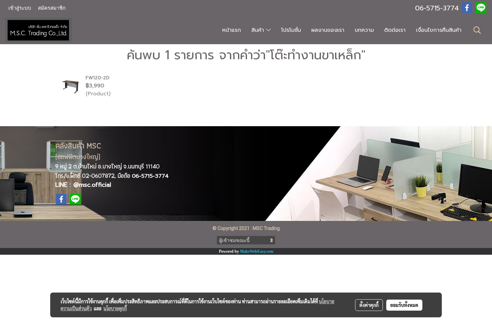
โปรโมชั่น (291, 30)
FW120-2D (97, 77)
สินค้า (258, 30)
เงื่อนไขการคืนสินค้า (439, 30)
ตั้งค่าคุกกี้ (369, 305)
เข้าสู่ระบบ (19, 8)
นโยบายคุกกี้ (115, 308)
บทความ (364, 30)
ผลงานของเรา (327, 30)
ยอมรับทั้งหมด (404, 305)
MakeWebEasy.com (256, 251)
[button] (477, 30)
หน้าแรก (231, 30)
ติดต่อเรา (395, 30)
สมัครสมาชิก (52, 8)
